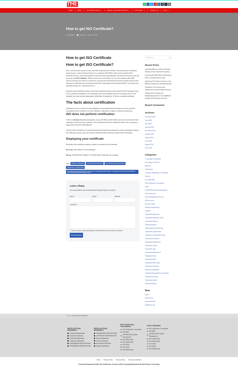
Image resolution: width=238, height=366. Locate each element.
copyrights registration (95, 163)
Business (148, 166)
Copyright (139, 10)
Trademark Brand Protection (154, 228)
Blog (165, 10)
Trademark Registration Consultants (157, 273)
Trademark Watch (150, 283)
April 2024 (148, 123)
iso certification (70, 35)
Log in (147, 294)
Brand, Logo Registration (117, 10)
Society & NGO (150, 204)
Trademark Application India (154, 218)
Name (72, 196)
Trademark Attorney (151, 221)
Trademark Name (150, 256)
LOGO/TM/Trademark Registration (156, 190)
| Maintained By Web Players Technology (145, 364)
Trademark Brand (150, 225)
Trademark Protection (152, 266)
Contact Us (154, 10)
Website (117, 196)
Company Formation (77, 163)
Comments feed (150, 301)
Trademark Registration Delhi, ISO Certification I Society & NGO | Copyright (104, 364)
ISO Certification (93, 10)
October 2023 (149, 134)
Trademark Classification (153, 231)
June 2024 (148, 120)
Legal (147, 186)
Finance (147, 176)
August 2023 (149, 137)
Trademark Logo (150, 249)
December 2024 (150, 117)
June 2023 (148, 141)
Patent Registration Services (154, 197)
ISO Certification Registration (115, 163)
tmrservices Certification (75, 167)
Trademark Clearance (152, 238)
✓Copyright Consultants (153, 159)
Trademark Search (151, 280)
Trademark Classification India (155, 235)
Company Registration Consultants (156, 173)
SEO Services (149, 200)
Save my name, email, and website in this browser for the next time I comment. (97, 230)
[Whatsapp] (144, 4)
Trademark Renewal (151, 276)
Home (70, 10)
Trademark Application (152, 214)
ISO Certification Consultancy (154, 183)
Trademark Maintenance (153, 252)
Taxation (148, 211)
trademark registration (152, 269)
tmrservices (82, 35)
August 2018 (149, 144)
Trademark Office (150, 259)
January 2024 (149, 127)
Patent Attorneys (150, 193)
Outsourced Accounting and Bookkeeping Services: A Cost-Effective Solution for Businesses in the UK (158, 95)
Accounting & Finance (152, 162)
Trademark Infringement (153, 242)
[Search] (170, 57)
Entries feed (149, 298)
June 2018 (148, 148)
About (79, 10)
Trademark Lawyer (151, 245)
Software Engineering (152, 207)
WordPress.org (150, 305)
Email (94, 196)
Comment (73, 204)
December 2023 (150, 130)
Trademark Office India (152, 263)
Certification (149, 169)
